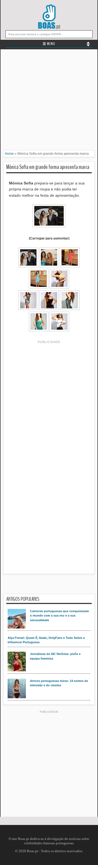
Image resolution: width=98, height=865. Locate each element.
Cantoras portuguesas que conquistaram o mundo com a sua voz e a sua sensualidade (59, 615)
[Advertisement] (49, 101)
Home (9, 154)
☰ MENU (49, 43)
